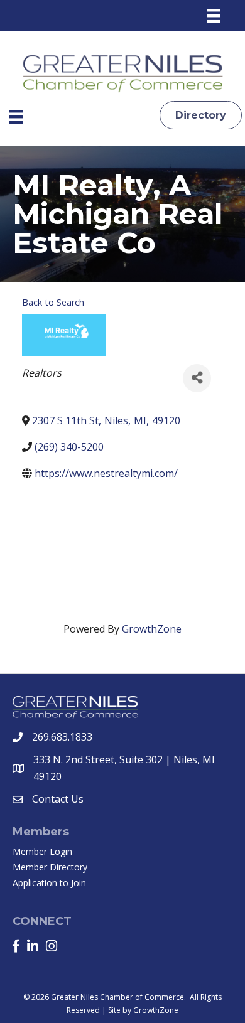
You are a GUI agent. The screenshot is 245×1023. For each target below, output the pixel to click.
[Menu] (213, 15)
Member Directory (50, 867)
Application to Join (49, 883)
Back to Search (53, 302)
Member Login (42, 851)
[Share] (197, 378)
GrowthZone (152, 629)
